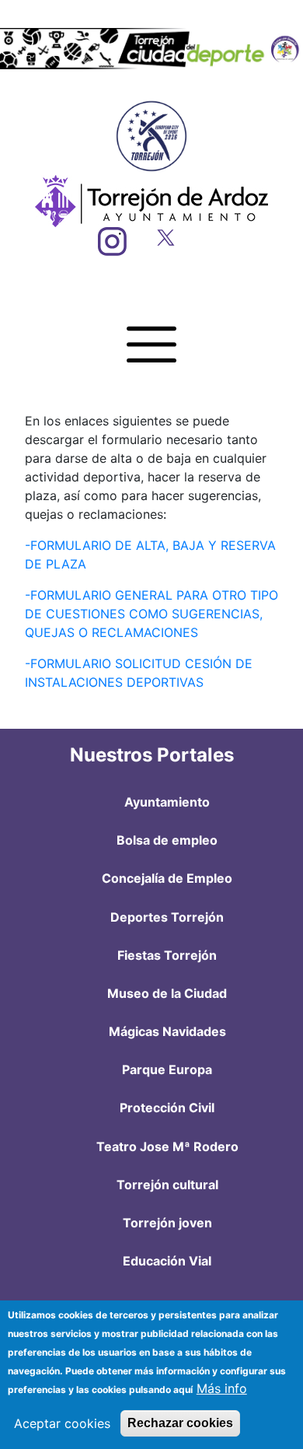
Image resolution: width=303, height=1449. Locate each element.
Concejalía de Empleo (167, 878)
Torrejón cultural (167, 1184)
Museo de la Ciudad (167, 993)
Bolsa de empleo (167, 840)
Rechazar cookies (180, 1423)
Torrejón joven (167, 1222)
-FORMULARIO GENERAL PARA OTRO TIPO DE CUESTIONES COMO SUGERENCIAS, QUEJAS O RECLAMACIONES (151, 613)
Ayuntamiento (167, 802)
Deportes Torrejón (167, 917)
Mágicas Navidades (167, 1031)
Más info (222, 1388)
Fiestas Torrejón (167, 955)
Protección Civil (167, 1107)
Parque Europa (167, 1069)
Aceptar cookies (62, 1423)
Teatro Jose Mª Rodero (167, 1146)
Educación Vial (167, 1261)
